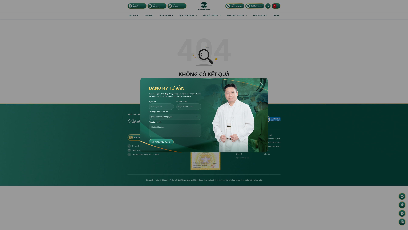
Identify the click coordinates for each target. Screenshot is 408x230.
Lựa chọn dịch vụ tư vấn (158, 112)
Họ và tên (152, 102)
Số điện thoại (181, 102)
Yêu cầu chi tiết (155, 122)
